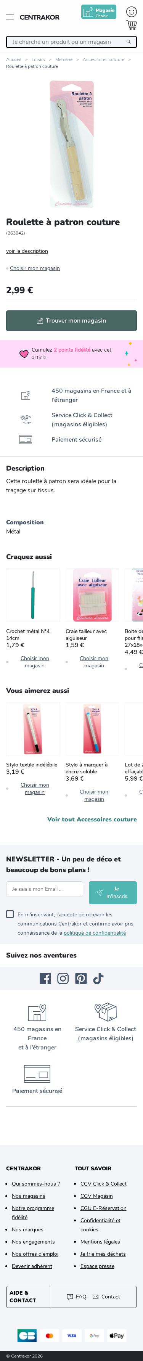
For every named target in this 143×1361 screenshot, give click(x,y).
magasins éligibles (79, 424)
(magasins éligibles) (105, 1038)
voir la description (27, 251)
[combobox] (71, 42)
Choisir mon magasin (35, 268)
